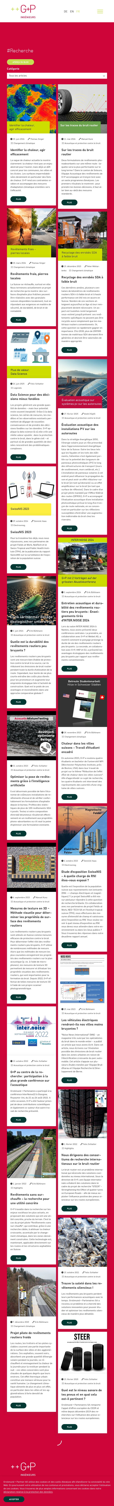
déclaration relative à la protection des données (28, 1492)
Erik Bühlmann (93, 592)
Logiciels (17, 388)
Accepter (14, 1499)
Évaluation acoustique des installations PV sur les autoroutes (79, 429)
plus (18, 199)
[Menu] (100, 11)
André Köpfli (89, 414)
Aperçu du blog (21, 62)
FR (78, 11)
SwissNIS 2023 (20, 532)
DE (65, 11)
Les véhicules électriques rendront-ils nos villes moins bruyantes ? (82, 1024)
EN (72, 11)
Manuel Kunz (87, 139)
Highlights (69, 1148)
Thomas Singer (37, 139)
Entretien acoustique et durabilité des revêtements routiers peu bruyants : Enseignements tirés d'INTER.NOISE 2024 (82, 612)
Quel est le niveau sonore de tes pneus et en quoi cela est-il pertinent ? (81, 1395)
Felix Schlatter (37, 384)
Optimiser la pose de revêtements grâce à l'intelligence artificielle (30, 781)
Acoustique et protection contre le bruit (82, 143)
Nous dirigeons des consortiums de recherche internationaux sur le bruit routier (81, 1159)
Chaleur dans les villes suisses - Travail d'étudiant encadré (80, 748)
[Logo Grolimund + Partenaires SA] (23, 9)
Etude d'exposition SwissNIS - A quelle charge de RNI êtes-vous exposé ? (81, 876)
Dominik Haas (40, 521)
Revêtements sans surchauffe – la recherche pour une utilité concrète (29, 1199)
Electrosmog (19, 525)
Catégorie (13, 68)
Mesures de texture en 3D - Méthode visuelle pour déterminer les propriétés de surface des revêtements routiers (31, 917)
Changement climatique (24, 143)
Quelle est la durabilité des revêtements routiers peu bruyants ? (29, 646)
